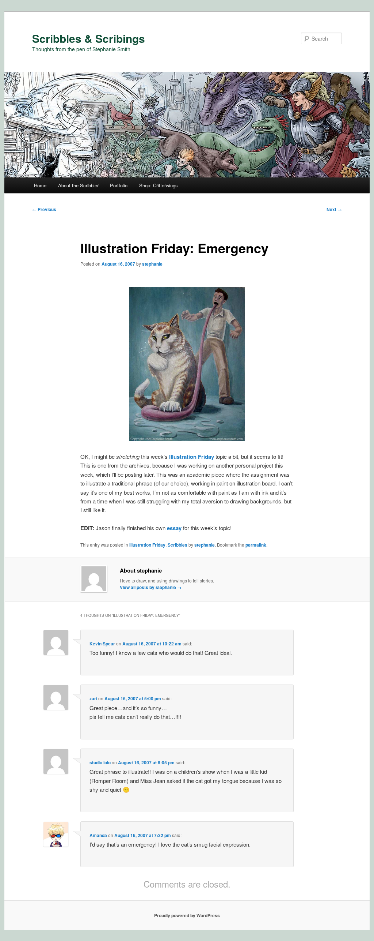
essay (174, 528)
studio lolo (100, 762)
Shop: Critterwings (158, 185)
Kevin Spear (102, 643)
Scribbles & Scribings (88, 38)
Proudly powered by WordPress (187, 915)
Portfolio (118, 185)
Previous (44, 209)
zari (93, 698)
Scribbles (177, 544)
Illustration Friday (191, 457)
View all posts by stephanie (151, 587)
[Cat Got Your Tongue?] (187, 438)
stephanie (152, 263)
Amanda (98, 835)
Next (334, 209)
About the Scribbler (78, 185)
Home (40, 185)
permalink (255, 544)
